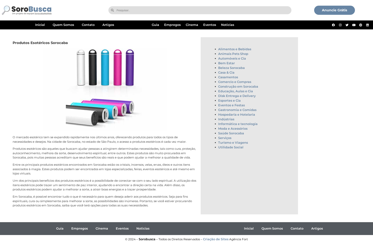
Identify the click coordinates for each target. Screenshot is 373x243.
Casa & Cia (226, 72)
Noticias (227, 25)
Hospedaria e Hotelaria (236, 114)
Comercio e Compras (234, 82)
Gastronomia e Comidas (237, 110)
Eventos (209, 25)
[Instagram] (340, 25)
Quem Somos (63, 25)
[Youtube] (354, 25)
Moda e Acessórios (233, 128)
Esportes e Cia (229, 100)
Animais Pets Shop (233, 54)
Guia (155, 25)
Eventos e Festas (231, 105)
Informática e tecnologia (238, 124)
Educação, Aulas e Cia (235, 91)
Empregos (172, 25)
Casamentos (228, 77)
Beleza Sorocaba (231, 68)
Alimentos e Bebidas (234, 49)
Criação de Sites (215, 239)
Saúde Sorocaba (231, 133)
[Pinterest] (361, 25)
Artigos (108, 25)
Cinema (192, 25)
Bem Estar (226, 63)
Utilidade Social (230, 147)
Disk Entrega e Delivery (237, 96)
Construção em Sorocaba (238, 86)
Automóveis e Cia (232, 58)
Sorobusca (147, 239)
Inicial (40, 25)
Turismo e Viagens (233, 142)
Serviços (224, 138)
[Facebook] (333, 25)
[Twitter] (347, 25)
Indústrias (226, 119)
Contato (88, 25)
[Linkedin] (367, 25)
